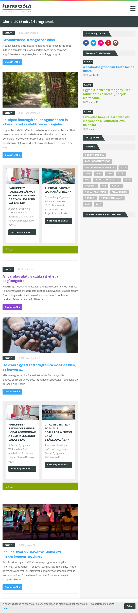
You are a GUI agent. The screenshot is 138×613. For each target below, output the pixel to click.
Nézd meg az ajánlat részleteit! (21, 233)
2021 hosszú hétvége (97, 161)
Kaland (88, 85)
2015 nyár (90, 186)
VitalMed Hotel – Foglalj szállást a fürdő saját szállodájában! (58, 432)
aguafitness (119, 192)
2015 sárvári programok (100, 167)
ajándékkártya (94, 155)
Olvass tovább (12, 62)
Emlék (8, 269)
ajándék (90, 198)
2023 (98, 173)
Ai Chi (121, 173)
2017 (87, 173)
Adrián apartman (95, 192)
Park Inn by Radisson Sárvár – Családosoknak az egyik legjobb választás (22, 196)
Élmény (8, 33)
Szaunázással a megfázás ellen (29, 40)
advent (116, 186)
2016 (109, 173)
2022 (123, 167)
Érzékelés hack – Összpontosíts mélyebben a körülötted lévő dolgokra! (106, 121)
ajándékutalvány (112, 198)
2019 (98, 204)
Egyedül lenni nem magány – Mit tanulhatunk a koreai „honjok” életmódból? (106, 94)
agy (104, 186)
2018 (127, 180)
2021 (87, 204)
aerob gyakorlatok (107, 180)
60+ (87, 180)
